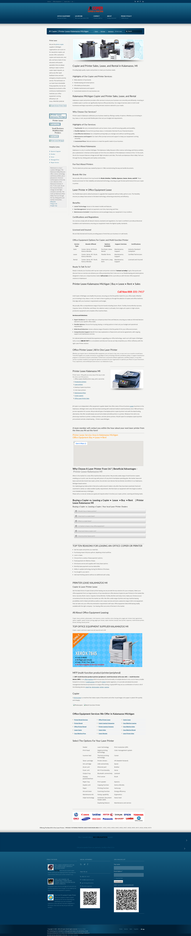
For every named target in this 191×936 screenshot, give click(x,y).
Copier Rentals (103, 733)
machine (90, 679)
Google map (53, 206)
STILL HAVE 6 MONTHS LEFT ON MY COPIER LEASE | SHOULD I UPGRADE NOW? (64, 866)
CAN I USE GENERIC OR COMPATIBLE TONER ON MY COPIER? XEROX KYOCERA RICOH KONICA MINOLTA (65, 882)
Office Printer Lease (104, 720)
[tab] (110, 511)
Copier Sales (102, 730)
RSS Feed (70, 935)
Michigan (103, 31)
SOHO (104, 682)
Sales (131, 929)
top (143, 929)
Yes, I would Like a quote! (95, 837)
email (87, 687)
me (72, 1)
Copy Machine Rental (129, 730)
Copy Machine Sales (129, 726)
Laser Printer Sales (128, 733)
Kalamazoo (111, 31)
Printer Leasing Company (106, 726)
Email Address (118, 871)
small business (90, 682)
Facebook (88, 864)
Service (49, 1)
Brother (53, 154)
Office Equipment (57, 1)
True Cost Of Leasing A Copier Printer (65, 895)
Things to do (53, 204)
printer (102, 687)
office (86, 679)
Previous (80, 929)
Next (84, 929)
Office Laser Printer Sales (82, 398)
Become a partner (87, 886)
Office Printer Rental (80, 726)
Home (96, 31)
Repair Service (55, 162)
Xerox (52, 157)
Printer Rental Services (81, 720)
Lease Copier (78, 730)
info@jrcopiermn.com (88, 880)
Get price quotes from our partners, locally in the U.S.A (95, 847)
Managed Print (55, 160)
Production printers (80, 382)
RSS (81, 864)
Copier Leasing (79, 396)
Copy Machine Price (80, 733)
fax (90, 687)
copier (131, 406)
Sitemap (76, 935)
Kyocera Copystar (56, 151)
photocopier (95, 687)
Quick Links (67, 1)
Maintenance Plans (80, 393)
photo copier (60, 44)
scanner (106, 687)
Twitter (137, 1)
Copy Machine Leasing (129, 723)
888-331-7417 (86, 876)
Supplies (136, 929)
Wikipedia (53, 202)
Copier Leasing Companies (106, 723)
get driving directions (88, 883)
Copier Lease (127, 720)
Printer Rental (78, 723)
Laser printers (79, 384)
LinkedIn (142, 1)
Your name (117, 864)
